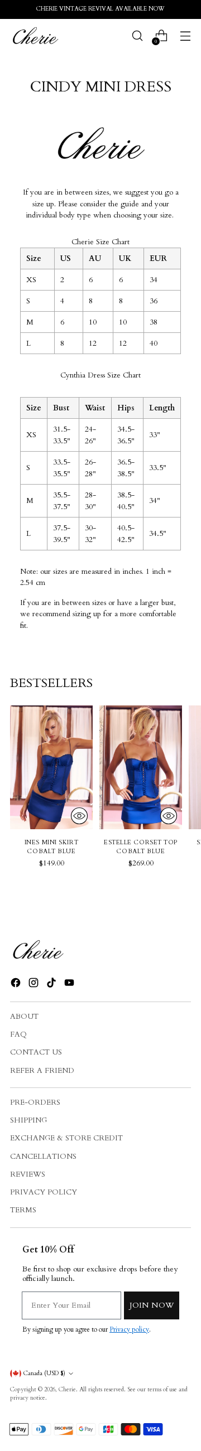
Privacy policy (129, 1329)
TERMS (23, 1210)
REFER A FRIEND (42, 1071)
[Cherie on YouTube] (70, 984)
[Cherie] (35, 36)
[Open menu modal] (185, 36)
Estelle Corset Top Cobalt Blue (141, 847)
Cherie (67, 1390)
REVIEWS (27, 1174)
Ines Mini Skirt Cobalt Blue (51, 847)
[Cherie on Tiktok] (52, 984)
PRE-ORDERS (35, 1102)
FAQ (18, 1034)
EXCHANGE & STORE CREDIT (66, 1138)
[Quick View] (79, 815)
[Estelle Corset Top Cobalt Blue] (140, 767)
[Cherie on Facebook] (16, 984)
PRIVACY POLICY (43, 1192)
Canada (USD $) (44, 1373)
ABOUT (24, 1017)
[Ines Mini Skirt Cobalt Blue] (51, 767)
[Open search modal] (137, 36)
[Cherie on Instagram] (34, 984)
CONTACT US (36, 1052)
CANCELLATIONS (43, 1157)
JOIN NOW (152, 1305)
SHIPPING (28, 1120)
